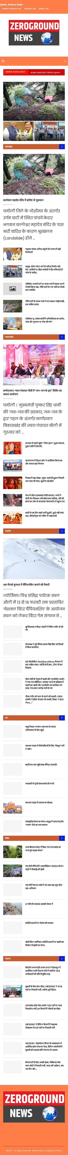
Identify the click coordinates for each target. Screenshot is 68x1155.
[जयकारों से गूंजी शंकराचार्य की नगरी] (12, 788)
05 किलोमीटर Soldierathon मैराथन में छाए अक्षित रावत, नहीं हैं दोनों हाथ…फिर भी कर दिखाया (43, 664)
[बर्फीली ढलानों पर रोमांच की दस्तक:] (12, 927)
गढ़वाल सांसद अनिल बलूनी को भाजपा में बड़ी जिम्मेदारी (43, 251)
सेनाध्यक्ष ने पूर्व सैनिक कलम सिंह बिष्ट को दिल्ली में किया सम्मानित (44, 646)
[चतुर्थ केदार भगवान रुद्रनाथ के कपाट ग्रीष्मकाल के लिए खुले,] (12, 731)
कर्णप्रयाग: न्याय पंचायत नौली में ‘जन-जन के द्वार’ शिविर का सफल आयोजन (32, 392)
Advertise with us (11, 9)
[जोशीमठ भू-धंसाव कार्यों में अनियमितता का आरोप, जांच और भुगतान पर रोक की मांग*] (12, 323)
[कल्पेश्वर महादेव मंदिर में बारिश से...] (34, 101)
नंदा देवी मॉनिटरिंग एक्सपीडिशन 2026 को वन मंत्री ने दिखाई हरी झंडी (44, 868)
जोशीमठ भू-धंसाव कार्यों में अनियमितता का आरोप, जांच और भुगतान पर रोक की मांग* (45, 320)
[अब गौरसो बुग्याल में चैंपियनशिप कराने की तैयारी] (34, 558)
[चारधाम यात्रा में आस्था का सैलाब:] (12, 807)
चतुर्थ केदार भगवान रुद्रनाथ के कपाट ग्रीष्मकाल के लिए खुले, (40, 728)
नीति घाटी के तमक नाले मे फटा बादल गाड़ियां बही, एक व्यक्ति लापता (45, 303)
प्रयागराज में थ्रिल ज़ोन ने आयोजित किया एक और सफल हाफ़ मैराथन (43, 462)
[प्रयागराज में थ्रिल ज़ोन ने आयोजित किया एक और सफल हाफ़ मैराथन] (12, 465)
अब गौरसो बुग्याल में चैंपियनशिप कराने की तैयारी (26, 584)
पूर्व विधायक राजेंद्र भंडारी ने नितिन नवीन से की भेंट (44, 628)
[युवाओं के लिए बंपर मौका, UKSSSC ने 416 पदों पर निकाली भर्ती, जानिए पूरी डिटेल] (12, 991)
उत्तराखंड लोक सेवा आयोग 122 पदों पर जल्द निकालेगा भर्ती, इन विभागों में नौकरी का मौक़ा (43, 1007)
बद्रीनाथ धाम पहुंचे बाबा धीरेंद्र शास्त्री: (41, 764)
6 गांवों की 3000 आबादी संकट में (39, 904)
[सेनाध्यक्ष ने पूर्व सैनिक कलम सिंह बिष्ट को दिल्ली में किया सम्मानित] (12, 649)
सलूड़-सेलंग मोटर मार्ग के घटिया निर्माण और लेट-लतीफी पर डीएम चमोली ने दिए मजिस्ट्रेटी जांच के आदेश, (49, 132)
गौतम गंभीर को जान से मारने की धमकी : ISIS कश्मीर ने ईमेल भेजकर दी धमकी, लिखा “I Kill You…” (44, 699)
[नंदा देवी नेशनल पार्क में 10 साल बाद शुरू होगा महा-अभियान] (12, 889)
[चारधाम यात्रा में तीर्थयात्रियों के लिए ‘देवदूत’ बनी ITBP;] (12, 750)
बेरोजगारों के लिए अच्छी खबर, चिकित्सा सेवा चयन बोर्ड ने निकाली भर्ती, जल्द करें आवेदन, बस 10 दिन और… (44, 1065)
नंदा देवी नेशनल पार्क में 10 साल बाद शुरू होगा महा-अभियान (43, 887)
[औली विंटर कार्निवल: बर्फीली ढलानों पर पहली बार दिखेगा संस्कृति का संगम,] (12, 946)
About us (43, 9)
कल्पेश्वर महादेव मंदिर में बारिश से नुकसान (45, 72)
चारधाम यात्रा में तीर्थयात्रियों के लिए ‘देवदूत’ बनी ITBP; (44, 747)
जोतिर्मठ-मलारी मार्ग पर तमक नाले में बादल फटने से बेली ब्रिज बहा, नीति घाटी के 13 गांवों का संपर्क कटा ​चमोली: (45, 286)
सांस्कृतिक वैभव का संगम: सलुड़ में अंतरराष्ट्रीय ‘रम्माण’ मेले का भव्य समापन (44, 823)
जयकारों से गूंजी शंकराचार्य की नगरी (39, 783)
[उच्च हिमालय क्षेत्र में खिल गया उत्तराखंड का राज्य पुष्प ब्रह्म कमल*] (12, 852)
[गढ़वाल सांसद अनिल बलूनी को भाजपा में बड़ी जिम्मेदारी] (12, 254)
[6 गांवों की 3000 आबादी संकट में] (12, 908)
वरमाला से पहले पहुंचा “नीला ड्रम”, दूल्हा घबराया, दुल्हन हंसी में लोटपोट (45, 445)
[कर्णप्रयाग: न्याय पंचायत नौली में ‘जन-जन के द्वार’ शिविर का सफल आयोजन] (34, 364)
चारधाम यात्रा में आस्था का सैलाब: (39, 802)
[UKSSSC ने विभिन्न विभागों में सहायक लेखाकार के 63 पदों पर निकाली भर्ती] (12, 1029)
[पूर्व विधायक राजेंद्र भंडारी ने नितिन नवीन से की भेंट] (12, 631)
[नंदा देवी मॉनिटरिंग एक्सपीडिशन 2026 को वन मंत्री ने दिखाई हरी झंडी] (12, 871)
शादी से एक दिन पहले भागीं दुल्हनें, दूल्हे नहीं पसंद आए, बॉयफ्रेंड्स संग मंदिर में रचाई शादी (44, 514)
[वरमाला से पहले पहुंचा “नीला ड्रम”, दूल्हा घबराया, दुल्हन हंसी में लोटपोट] (12, 448)
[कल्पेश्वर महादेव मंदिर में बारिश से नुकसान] (34, 174)
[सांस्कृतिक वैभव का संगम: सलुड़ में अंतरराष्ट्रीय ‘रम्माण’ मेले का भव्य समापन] (12, 826)
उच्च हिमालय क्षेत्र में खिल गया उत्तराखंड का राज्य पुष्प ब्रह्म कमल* (43, 849)
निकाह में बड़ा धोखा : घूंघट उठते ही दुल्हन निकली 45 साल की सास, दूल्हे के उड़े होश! (44, 480)
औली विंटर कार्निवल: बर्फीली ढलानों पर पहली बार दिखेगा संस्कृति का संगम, (44, 944)
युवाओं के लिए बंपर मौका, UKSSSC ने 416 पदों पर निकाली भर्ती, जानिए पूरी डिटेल (43, 988)
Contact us (30, 9)
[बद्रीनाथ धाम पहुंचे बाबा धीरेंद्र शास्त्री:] (12, 769)
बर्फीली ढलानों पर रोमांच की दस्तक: (39, 923)
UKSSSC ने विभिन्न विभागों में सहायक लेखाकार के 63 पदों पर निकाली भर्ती (41, 1026)
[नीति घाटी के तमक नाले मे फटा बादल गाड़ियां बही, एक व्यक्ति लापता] (12, 306)
